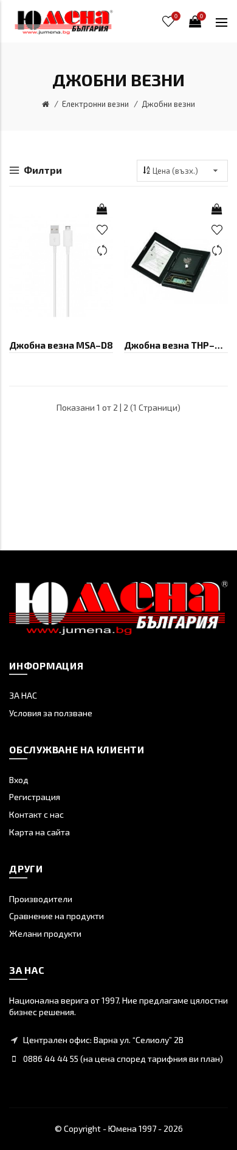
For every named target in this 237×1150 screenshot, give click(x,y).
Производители (40, 899)
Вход (19, 780)
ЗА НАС (23, 695)
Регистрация (34, 797)
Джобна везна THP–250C (176, 345)
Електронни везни (95, 104)
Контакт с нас (36, 814)
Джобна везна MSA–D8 (61, 345)
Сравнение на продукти (56, 916)
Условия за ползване (50, 713)
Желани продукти (45, 933)
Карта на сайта (39, 832)
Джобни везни (168, 104)
